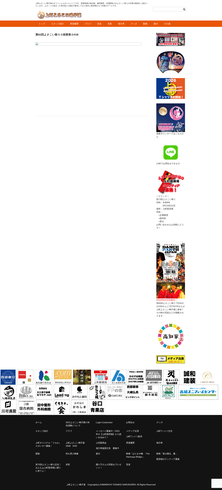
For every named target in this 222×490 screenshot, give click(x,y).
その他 (167, 23)
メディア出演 (132, 431)
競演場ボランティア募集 (168, 459)
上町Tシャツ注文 (164, 431)
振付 (156, 23)
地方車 (121, 23)
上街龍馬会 (101, 443)
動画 (145, 23)
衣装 (110, 23)
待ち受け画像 (72, 453)
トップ (42, 23)
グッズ (134, 23)
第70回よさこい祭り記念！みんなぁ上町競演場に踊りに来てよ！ (48, 467)
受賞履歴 (74, 23)
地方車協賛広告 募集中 (107, 448)
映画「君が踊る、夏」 (166, 453)
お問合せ (130, 422)
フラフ (88, 23)
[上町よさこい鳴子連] (59, 15)
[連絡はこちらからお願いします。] (170, 193)
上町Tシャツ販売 (134, 436)
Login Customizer (104, 422)
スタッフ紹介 (57, 23)
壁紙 (37, 453)
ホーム (38, 422)
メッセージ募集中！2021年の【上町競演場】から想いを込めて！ (108, 434)
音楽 (99, 23)
